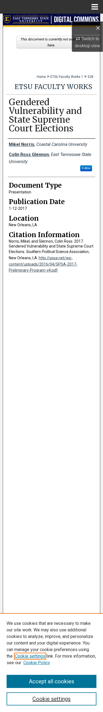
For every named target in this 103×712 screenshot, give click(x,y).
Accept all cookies (51, 681)
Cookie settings (30, 656)
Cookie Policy (36, 662)
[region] (51, 662)
